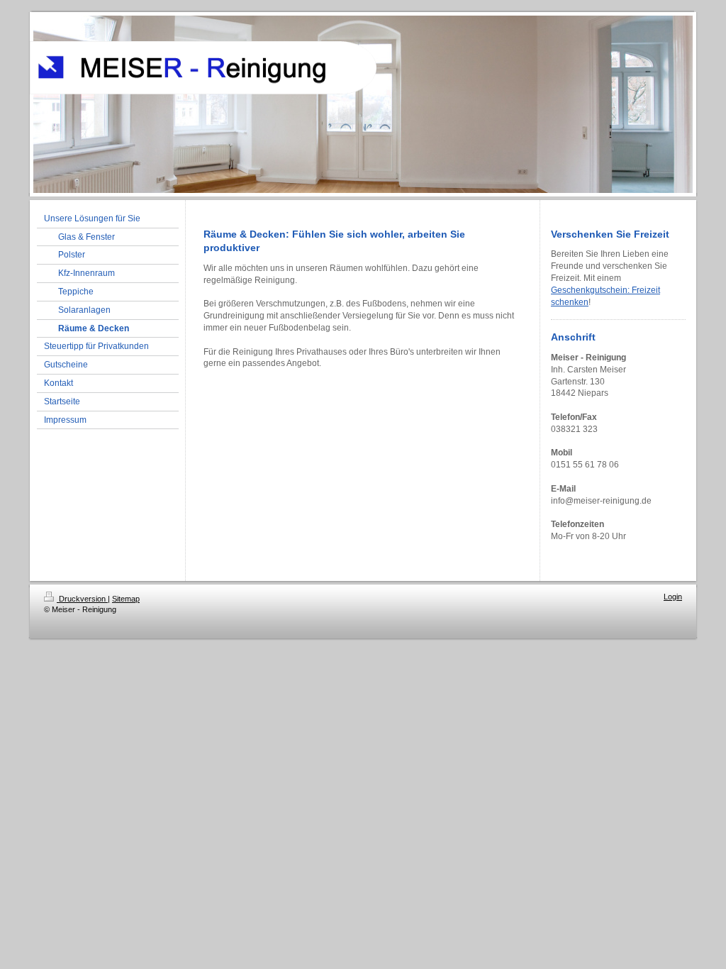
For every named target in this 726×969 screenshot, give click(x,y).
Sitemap (126, 598)
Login (673, 596)
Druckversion (82, 598)
